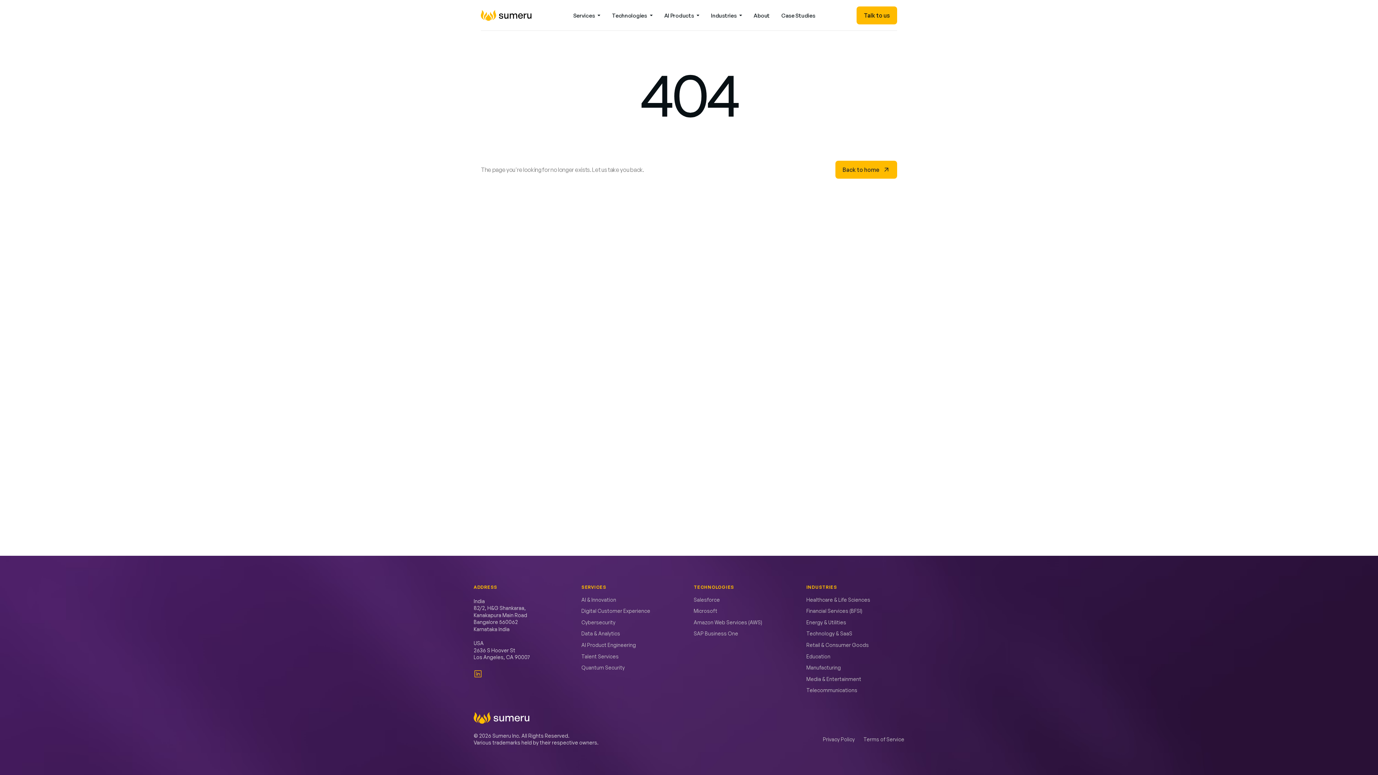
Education (818, 656)
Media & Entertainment (833, 679)
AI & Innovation (598, 600)
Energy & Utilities (826, 622)
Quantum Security (603, 667)
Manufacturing (823, 667)
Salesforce (707, 600)
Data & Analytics (600, 633)
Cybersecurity (598, 622)
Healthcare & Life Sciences (838, 600)
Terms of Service (883, 739)
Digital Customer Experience (615, 611)
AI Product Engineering (608, 645)
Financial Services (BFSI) (834, 611)
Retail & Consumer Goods (837, 645)
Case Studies (798, 15)
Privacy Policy (839, 739)
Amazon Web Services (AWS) (728, 622)
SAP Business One (716, 633)
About (762, 15)
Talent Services (600, 656)
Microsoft (705, 611)
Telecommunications (831, 690)
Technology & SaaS (829, 633)
